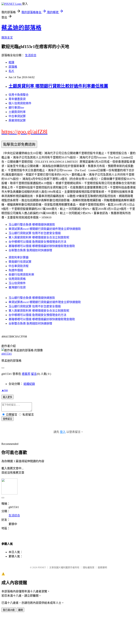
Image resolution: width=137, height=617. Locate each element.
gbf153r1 (6, 353)
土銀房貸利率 (17, 111)
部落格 (13, 66)
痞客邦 (26, 373)
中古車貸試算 (17, 116)
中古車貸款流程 (19, 266)
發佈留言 (7, 419)
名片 (11, 71)
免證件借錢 (16, 270)
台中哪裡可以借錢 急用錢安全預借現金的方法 (37, 241)
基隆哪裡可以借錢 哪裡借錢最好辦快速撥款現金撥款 (42, 246)
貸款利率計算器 (19, 257)
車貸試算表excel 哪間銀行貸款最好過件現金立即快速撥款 (45, 228)
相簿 (11, 62)
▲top (4, 390)
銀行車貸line (16, 107)
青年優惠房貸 (17, 99)
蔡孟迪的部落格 (21, 27)
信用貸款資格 (17, 278)
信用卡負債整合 (19, 94)
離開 (20, 610)
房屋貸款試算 (17, 120)
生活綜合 (30, 55)
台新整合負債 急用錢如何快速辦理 (30, 250)
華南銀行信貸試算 (20, 261)
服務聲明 (102, 567)
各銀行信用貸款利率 (21, 274)
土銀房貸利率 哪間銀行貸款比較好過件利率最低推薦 (58, 86)
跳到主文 (7, 37)
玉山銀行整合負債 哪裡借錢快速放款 (32, 224)
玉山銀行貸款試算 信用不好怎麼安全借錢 (35, 233)
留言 (34, 373)
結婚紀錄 (29, 383)
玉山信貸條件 (17, 283)
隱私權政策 (88, 567)
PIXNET (42, 567)
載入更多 (7, 397)
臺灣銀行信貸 (17, 287)
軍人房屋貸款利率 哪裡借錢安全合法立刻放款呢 (39, 237)
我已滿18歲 (9, 610)
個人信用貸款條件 (20, 103)
